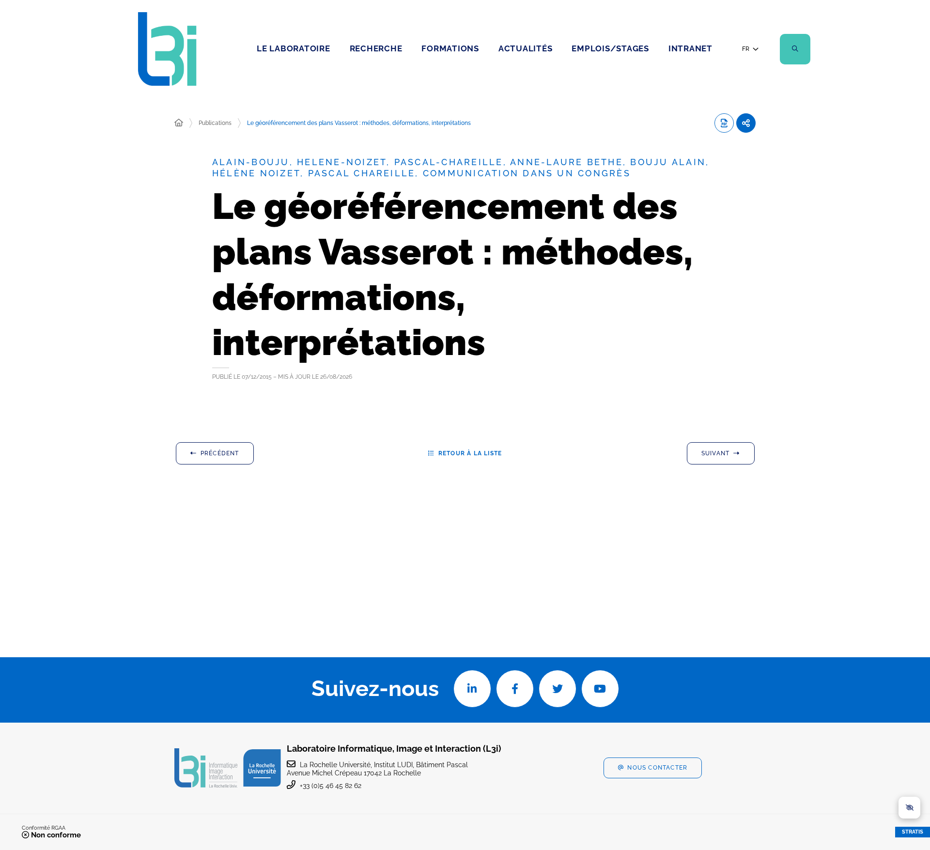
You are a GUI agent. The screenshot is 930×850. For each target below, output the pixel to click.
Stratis (912, 832)
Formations (450, 48)
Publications (215, 123)
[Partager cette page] (746, 123)
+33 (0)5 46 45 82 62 (330, 785)
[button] (795, 49)
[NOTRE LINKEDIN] (472, 689)
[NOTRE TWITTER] (557, 689)
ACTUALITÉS (525, 48)
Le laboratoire (293, 48)
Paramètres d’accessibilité (909, 808)
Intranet (690, 48)
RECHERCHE (376, 48)
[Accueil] (178, 123)
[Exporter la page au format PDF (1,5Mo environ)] (724, 123)
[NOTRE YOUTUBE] (600, 689)
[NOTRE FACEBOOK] (515, 689)
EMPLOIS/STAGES (610, 48)
